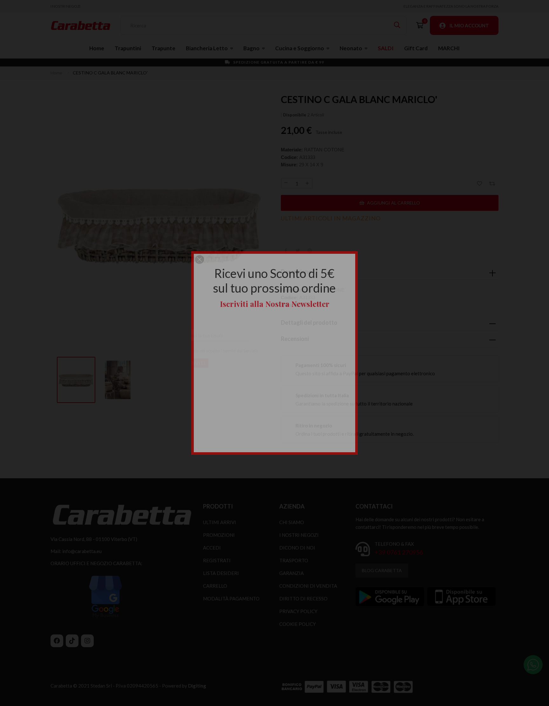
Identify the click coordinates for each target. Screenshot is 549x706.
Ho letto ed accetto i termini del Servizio (250, 350)
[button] (199, 259)
